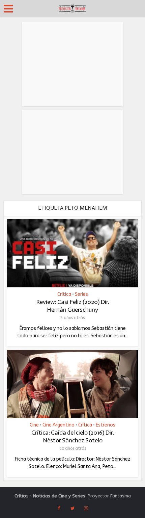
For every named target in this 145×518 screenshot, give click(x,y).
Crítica (64, 294)
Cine (34, 425)
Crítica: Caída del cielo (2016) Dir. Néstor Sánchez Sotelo (72, 436)
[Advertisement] (72, 64)
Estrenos (105, 425)
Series (81, 294)
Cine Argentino (58, 425)
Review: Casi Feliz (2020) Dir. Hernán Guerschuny (72, 305)
